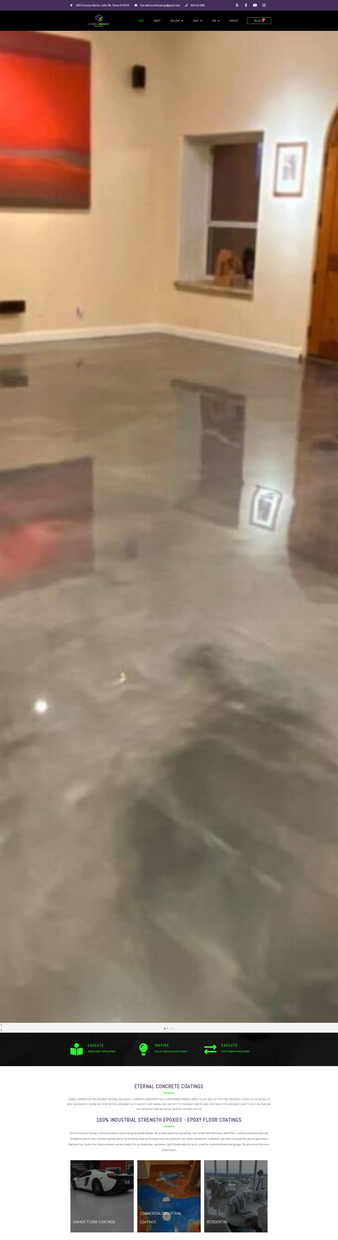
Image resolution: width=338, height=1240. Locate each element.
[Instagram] (264, 5)
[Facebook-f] (246, 5)
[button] (164, 1028)
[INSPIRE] (143, 1049)
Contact (234, 21)
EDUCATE (96, 1045)
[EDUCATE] (76, 1049)
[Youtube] (255, 5)
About (157, 21)
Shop (196, 21)
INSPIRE (162, 1045)
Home (141, 21)
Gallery (175, 21)
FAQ (214, 21)
